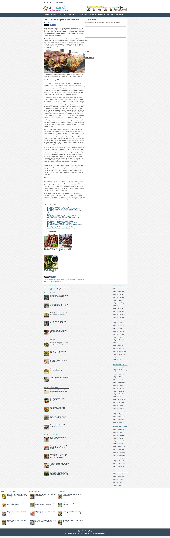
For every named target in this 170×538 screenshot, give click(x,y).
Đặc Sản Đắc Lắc (118, 473)
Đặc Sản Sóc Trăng (119, 411)
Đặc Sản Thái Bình (119, 348)
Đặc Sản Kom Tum (119, 482)
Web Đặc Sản (48, 2)
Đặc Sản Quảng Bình (119, 452)
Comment (87, 25)
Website (87, 51)
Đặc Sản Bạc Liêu (119, 374)
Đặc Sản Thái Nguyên (120, 351)
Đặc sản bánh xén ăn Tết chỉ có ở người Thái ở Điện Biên (62, 209)
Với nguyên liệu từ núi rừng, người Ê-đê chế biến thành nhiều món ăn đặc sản (58, 456)
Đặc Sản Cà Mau (118, 385)
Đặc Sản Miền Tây (119, 408)
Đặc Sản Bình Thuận (119, 432)
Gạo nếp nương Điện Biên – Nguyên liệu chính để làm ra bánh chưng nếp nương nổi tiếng (63, 218)
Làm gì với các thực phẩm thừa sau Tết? (16, 521)
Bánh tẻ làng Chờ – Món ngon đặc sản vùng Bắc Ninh (59, 296)
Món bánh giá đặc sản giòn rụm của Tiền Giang (58, 369)
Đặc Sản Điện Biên (119, 300)
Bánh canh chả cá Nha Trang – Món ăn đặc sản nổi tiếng (59, 416)
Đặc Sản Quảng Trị (119, 461)
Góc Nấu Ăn (92, 14)
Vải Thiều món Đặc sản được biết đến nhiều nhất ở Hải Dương (58, 331)
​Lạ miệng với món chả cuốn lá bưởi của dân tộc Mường (61, 228)
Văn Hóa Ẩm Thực (103, 14)
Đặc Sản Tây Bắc (119, 345)
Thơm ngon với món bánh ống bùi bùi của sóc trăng (59, 378)
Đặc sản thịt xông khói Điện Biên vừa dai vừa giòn (60, 221)
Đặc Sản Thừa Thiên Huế (121, 466)
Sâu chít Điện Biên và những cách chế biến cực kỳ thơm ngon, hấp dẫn (64, 211)
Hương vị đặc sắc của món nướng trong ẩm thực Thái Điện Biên (64, 208)
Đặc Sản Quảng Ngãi (119, 458)
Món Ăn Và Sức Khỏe (117, 14)
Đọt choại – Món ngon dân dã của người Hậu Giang (59, 343)
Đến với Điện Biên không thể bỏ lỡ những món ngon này (61, 215)
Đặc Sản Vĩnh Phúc (119, 357)
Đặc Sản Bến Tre (118, 377)
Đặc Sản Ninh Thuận (119, 446)
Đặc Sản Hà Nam (118, 306)
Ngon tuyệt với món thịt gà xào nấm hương (72, 495)
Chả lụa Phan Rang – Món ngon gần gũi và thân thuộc (58, 390)
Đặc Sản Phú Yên (119, 449)
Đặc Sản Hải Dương (119, 311)
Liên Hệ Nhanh (58, 2)
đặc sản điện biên (71, 279)
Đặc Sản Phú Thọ (119, 337)
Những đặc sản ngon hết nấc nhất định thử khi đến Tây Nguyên (59, 447)
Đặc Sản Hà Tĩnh (118, 438)
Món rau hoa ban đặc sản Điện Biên (56, 220)
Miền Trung (72, 14)
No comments (47, 22)
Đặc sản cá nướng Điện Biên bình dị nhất (58, 207)
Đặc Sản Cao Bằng (119, 297)
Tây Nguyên (83, 14)
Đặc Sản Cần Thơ (119, 388)
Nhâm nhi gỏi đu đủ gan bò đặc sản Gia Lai (58, 438)
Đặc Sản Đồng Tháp (119, 394)
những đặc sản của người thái (54, 281)
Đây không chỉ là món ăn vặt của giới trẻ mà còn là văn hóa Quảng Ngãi (64, 225)
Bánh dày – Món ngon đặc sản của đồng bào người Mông (62, 222)
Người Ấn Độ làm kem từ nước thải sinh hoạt (16, 512)
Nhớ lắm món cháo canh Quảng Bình (57, 399)
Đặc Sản (46, 14)
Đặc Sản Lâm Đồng (119, 485)
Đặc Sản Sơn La (118, 342)
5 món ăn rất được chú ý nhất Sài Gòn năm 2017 (45, 495)
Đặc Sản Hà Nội (118, 308)
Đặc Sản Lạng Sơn (119, 325)
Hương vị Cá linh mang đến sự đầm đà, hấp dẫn (59, 352)
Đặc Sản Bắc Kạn (119, 291)
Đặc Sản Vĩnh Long (119, 422)
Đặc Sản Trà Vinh (119, 419)
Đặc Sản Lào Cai (118, 328)
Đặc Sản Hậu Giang (119, 397)
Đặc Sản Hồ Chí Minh (120, 399)
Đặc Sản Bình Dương (120, 379)
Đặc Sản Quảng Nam (119, 455)
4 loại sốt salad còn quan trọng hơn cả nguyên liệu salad (44, 503)
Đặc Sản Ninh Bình (119, 334)
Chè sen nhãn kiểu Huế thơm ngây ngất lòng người (58, 425)
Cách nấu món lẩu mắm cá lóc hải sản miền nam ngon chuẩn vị (73, 512)
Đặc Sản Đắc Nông (119, 476)
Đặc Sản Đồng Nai (119, 391)
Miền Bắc (54, 14)
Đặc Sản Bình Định (119, 429)
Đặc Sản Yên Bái (118, 360)
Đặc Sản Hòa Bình (119, 317)
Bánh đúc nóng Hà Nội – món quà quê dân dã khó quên (59, 313)
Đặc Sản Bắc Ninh (119, 294)
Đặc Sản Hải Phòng (119, 314)
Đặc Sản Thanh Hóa (119, 463)
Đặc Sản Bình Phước (120, 382)
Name (86, 40)
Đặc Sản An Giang (119, 367)
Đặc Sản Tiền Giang (119, 416)
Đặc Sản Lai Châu (119, 323)
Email (86, 45)
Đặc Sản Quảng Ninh (119, 340)
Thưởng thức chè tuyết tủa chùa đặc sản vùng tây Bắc (61, 216)
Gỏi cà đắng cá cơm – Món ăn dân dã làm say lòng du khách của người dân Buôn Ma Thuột (59, 473)
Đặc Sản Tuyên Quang (120, 354)
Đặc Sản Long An (118, 405)
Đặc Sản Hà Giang (119, 303)
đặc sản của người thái (60, 279)
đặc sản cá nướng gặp (49, 279)
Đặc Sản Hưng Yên (119, 320)
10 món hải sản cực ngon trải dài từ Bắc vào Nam (45, 512)
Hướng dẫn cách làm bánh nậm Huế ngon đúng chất (58, 408)
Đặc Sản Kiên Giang (119, 402)
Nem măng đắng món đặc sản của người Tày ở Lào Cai (61, 227)
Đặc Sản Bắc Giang (119, 288)
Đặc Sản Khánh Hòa (119, 441)
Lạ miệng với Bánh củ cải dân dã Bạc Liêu (59, 360)
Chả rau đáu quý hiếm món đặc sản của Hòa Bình (58, 322)
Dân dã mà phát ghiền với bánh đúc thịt (72, 503)
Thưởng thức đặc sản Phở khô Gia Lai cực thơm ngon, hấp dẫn (59, 465)
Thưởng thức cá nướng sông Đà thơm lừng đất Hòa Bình (59, 304)
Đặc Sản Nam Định (119, 331)
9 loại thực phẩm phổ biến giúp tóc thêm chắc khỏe (16, 503)
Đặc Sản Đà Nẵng (119, 435)
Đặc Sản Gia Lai (118, 479)
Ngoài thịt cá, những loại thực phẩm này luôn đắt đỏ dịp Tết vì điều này (17, 495)
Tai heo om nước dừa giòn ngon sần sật (73, 521)
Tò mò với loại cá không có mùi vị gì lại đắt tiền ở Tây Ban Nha (45, 521)
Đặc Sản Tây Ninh (119, 414)
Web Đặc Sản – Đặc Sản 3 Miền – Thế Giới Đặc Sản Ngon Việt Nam (87, 533)
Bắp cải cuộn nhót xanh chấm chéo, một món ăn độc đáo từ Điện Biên (64, 213)
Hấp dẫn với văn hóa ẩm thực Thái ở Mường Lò (59, 223)
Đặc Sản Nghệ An (119, 444)
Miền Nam (63, 14)
